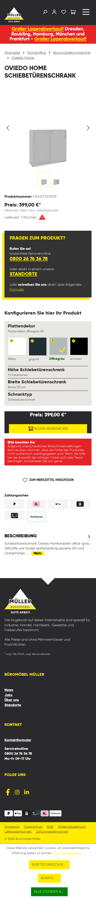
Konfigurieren (51, 878)
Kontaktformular (17, 740)
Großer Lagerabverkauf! (38, 29)
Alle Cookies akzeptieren (51, 892)
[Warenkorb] (73, 12)
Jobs (8, 695)
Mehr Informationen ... (68, 853)
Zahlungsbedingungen (52, 832)
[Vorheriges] (7, 128)
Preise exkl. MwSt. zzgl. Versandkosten (31, 210)
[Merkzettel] (63, 13)
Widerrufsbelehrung (72, 827)
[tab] (48, 544)
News (8, 690)
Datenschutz (33, 827)
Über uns (11, 700)
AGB (50, 827)
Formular (17, 289)
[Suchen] (45, 13)
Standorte (23, 274)
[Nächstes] (88, 128)
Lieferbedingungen (17, 832)
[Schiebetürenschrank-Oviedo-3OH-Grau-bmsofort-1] (48, 128)
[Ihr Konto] (54, 13)
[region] (48, 140)
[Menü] (86, 13)
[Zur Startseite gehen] (14, 14)
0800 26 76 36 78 (29, 258)
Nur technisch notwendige (51, 864)
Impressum (12, 827)
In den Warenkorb (50, 429)
